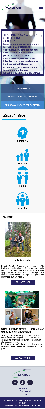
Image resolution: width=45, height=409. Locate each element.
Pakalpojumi (25, 391)
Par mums (22, 388)
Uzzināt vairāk (22, 282)
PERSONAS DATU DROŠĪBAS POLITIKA (22, 408)
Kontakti (25, 394)
